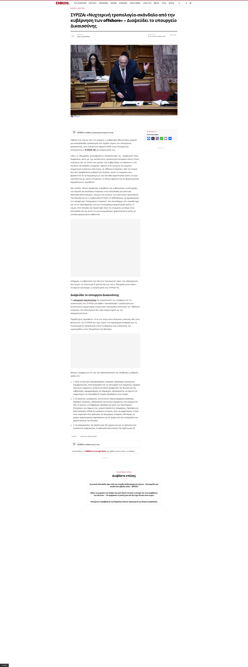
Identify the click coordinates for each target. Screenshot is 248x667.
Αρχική (73, 8)
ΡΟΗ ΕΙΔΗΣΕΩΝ (80, 3)
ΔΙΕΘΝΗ (114, 3)
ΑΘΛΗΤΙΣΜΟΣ (135, 3)
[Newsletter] (190, 3)
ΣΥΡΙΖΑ (74, 436)
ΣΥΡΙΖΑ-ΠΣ (90, 150)
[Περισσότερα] (179, 3)
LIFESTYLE (147, 3)
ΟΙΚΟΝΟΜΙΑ (103, 3)
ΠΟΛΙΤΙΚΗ (93, 3)
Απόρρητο (4, 665)
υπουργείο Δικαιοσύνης (84, 300)
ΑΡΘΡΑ (171, 3)
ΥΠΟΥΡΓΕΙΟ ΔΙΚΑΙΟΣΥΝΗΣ (88, 436)
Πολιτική (81, 8)
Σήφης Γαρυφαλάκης (83, 36)
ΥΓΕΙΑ (164, 3)
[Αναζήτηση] (186, 3)
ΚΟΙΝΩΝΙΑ (123, 3)
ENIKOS (63, 3)
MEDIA (156, 3)
